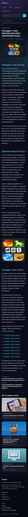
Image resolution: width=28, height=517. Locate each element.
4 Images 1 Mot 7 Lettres (12, 350)
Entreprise (17, 7)
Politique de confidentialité (9, 510)
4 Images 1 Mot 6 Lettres (12, 347)
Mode (10, 7)
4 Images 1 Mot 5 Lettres (12, 344)
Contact (4, 505)
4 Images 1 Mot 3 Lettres (12, 338)
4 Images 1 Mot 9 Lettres (12, 356)
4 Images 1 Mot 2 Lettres (12, 335)
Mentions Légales (6, 508)
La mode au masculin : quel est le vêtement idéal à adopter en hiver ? (13, 378)
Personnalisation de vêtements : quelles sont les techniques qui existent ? (12, 385)
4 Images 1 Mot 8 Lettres (12, 353)
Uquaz (5, 2)
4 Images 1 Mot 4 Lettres (12, 341)
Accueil (4, 7)
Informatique (6, 11)
